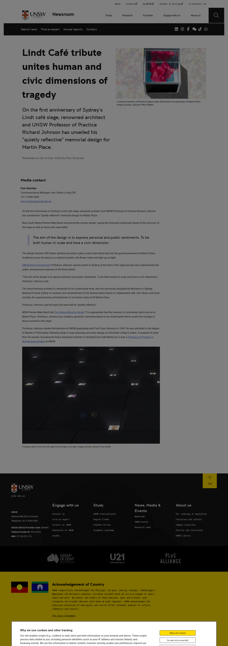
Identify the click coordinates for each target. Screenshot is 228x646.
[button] (210, 480)
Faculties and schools (189, 519)
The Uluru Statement (64, 615)
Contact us (58, 513)
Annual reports (73, 29)
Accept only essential (177, 640)
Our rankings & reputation (191, 513)
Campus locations (186, 524)
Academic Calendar (103, 530)
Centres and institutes (189, 530)
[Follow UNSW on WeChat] (194, 29)
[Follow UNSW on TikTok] (200, 29)
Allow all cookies (178, 633)
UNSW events (141, 521)
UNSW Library (183, 535)
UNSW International (104, 513)
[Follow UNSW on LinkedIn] (176, 29)
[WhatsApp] (206, 29)
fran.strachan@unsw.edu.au (36, 201)
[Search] (216, 15)
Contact (91, 29)
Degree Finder (101, 519)
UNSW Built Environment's (36, 265)
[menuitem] (109, 15)
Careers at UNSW (61, 524)
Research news (143, 527)
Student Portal (102, 524)
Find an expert (50, 29)
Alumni (56, 535)
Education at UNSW (62, 530)
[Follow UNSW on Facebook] (188, 29)
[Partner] (61, 15)
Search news (29, 29)
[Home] (34, 15)
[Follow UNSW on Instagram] (182, 29)
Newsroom (140, 516)
